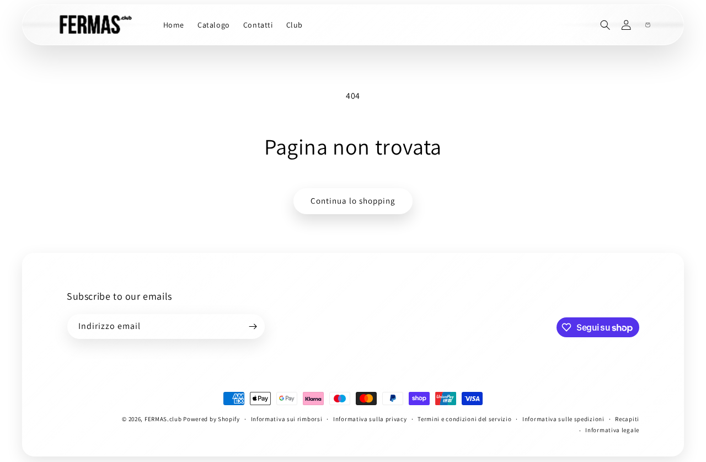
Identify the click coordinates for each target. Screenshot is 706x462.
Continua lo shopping (353, 200)
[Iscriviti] (252, 326)
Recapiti (627, 419)
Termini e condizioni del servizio (464, 419)
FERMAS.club (163, 419)
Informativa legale (612, 430)
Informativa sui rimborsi (287, 419)
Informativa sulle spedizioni (563, 419)
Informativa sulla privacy (370, 419)
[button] (605, 25)
